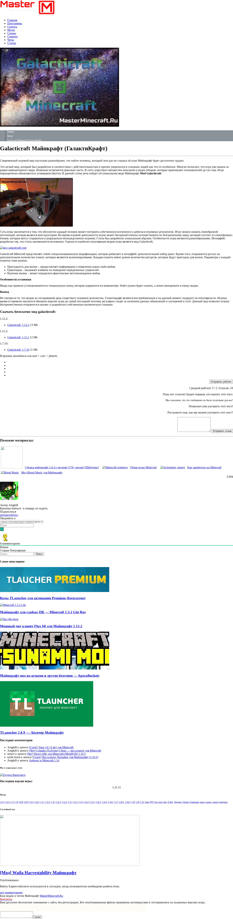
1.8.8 (21, 802)
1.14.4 (86, 802)
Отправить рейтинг (221, 381)
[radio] (120, 362)
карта (202, 802)
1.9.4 (31, 802)
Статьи (11, 43)
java (156, 802)
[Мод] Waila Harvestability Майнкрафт (38, 872)
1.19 (133, 802)
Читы (10, 39)
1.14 (80, 802)
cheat (147, 802)
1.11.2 (47, 802)
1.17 (116, 802)
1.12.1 (58, 802)
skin (165, 802)
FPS (152, 802)
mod (160, 802)
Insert (38, 917)
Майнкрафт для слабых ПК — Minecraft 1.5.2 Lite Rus (43, 612)
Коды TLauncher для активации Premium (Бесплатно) (42, 598)
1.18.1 (121, 802)
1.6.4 (7, 802)
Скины (11, 33)
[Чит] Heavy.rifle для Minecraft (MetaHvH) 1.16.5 (56, 753)
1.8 (16, 802)
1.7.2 (12, 802)
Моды (11, 29)
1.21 (142, 802)
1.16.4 (104, 802)
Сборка (185, 802)
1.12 (53, 802)
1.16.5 (110, 802)
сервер (209, 802)
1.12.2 (64, 802)
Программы (14, 23)
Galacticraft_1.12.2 (18, 324)
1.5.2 (2, 802)
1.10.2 (37, 802)
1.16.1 (98, 802)
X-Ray (170, 802)
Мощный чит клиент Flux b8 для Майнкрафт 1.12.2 (41, 626)
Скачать (12, 26)
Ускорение (194, 802)
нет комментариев (11, 892)
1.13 (70, 802)
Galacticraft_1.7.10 (18, 349)
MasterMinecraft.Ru (51, 895)
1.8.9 (26, 802)
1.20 (137, 802)
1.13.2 (75, 802)
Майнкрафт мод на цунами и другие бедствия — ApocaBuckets (49, 676)
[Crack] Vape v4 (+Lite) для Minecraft (51, 747)
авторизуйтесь (9, 514)
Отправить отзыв (222, 431)
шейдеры (223, 802)
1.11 (42, 802)
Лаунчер (177, 802)
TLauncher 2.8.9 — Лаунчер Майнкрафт (32, 732)
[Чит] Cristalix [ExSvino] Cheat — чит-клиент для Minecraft (65, 750)
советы (215, 802)
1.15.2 (92, 802)
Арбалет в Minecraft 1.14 (44, 760)
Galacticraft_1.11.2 (18, 337)
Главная (12, 20)
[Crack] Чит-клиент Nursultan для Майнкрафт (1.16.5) (65, 757)
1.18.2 (127, 802)
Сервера (12, 36)
